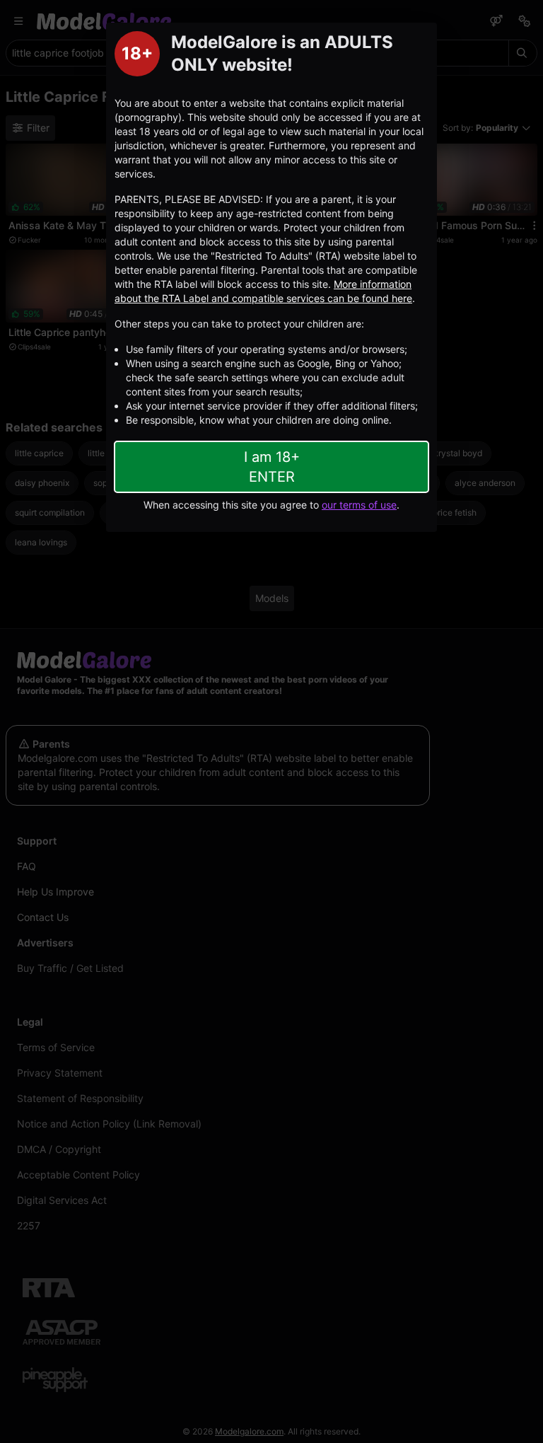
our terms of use (359, 505)
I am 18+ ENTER (272, 466)
